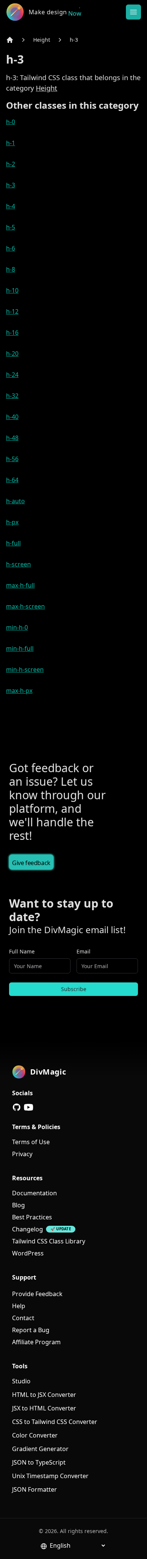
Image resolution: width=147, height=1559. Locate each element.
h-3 (74, 39)
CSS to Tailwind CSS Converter (54, 1422)
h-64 (12, 480)
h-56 (12, 459)
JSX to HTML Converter (44, 1408)
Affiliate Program (36, 1342)
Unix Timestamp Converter (50, 1476)
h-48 (12, 438)
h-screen (18, 564)
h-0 (10, 122)
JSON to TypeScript (39, 1462)
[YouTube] (28, 1107)
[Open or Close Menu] (133, 12)
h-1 (10, 143)
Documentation (34, 1193)
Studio (21, 1381)
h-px (12, 522)
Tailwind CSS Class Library (48, 1241)
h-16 (12, 332)
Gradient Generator (40, 1449)
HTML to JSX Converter (44, 1395)
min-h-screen (25, 669)
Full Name (22, 951)
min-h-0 (17, 627)
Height (41, 39)
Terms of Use (31, 1142)
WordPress (28, 1253)
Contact (23, 1318)
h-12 (12, 311)
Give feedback (31, 863)
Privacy (22, 1154)
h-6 (10, 248)
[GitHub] (16, 1107)
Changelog (27, 1229)
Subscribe (73, 989)
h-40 (12, 417)
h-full (13, 543)
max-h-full (20, 585)
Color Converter (35, 1435)
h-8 (10, 269)
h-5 (10, 227)
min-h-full (20, 648)
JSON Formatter (34, 1489)
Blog (18, 1205)
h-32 (12, 396)
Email (83, 951)
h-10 (12, 290)
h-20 (12, 353)
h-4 (10, 206)
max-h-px (19, 690)
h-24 (12, 374)
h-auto (15, 501)
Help (18, 1306)
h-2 (10, 164)
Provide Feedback (37, 1294)
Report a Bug (30, 1330)
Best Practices (32, 1217)
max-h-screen (25, 606)
